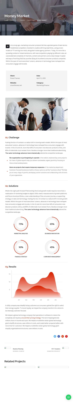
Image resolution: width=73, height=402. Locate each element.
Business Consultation (20, 383)
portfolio (14, 20)
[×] (68, 397)
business (16, 387)
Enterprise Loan (53, 383)
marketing (31, 20)
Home (6, 20)
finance (22, 20)
